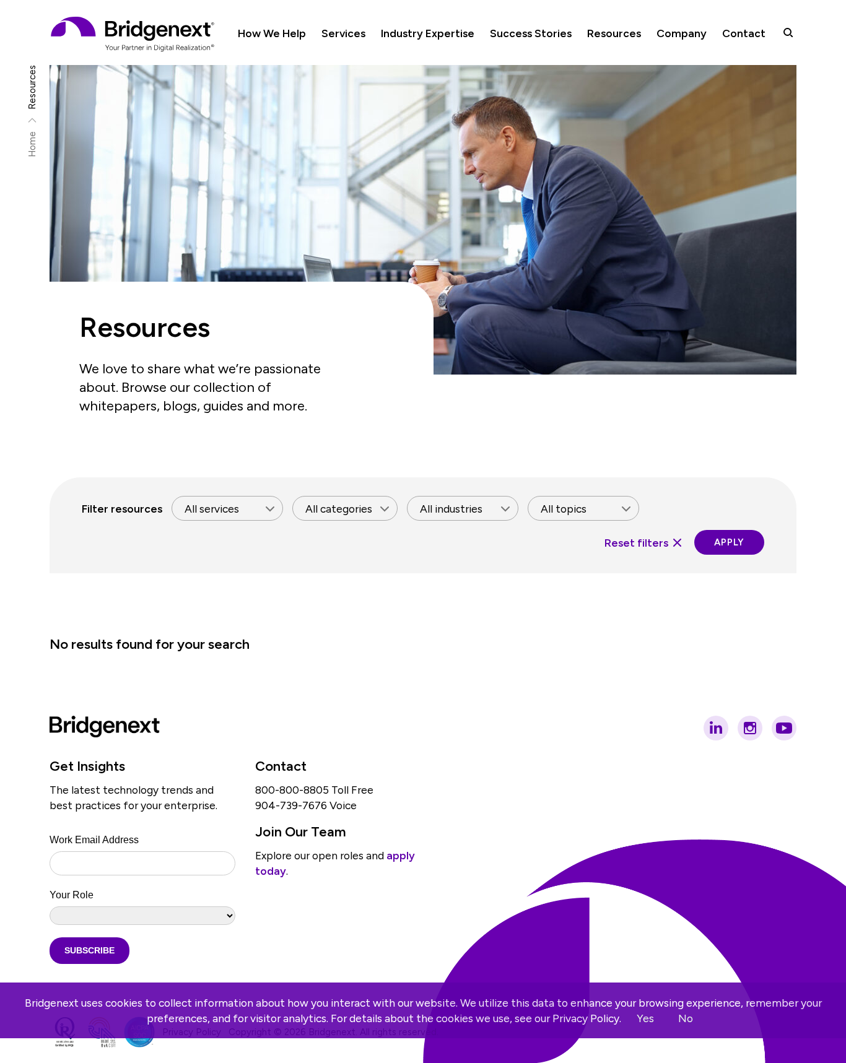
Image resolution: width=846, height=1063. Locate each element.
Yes (645, 1018)
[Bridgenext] (134, 34)
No (685, 1018)
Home (32, 144)
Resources (32, 87)
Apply (729, 542)
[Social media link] (716, 728)
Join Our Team (300, 831)
